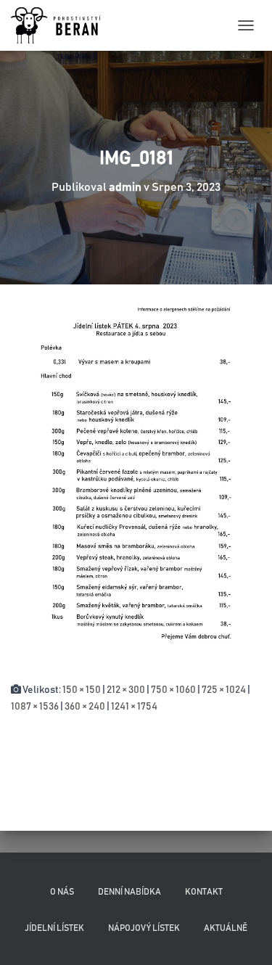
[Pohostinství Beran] (62, 25)
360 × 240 (85, 707)
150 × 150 (81, 690)
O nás (62, 891)
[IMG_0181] (136, 483)
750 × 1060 (173, 690)
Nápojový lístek (144, 928)
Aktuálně (225, 928)
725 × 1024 (224, 690)
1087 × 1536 (35, 707)
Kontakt (204, 891)
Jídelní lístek (54, 928)
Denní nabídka (129, 891)
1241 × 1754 (134, 707)
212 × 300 (126, 690)
